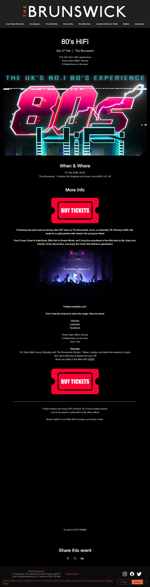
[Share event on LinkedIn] (82, 558)
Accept (137, 582)
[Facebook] (132, 574)
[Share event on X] (75, 558)
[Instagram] (125, 574)
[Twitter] (139, 574)
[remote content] (75, 474)
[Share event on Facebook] (68, 558)
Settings (123, 582)
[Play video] (75, 275)
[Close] (146, 582)
